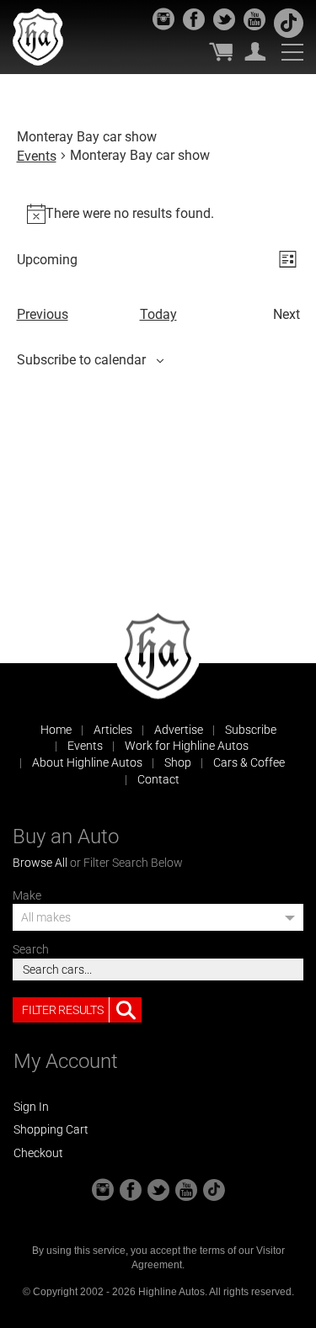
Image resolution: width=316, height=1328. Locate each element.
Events (36, 156)
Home (56, 729)
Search (31, 949)
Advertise (178, 729)
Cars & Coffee (249, 762)
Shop (177, 762)
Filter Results (62, 1010)
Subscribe (250, 729)
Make (27, 895)
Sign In (31, 1106)
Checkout (38, 1153)
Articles (113, 729)
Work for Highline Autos (187, 745)
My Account (255, 51)
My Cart (221, 51)
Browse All (40, 862)
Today (158, 314)
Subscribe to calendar (81, 360)
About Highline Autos (87, 762)
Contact (158, 779)
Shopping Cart (50, 1129)
